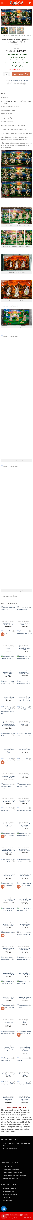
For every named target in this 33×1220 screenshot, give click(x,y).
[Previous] (4, 17)
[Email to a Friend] (18, 84)
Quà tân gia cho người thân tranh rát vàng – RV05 (8, 1049)
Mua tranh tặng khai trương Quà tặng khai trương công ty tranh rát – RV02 (8, 725)
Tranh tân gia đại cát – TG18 (24, 1074)
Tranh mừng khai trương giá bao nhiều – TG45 (8, 800)
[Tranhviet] (16, 2)
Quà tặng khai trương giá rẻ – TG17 (8, 1074)
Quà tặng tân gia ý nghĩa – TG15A (24, 998)
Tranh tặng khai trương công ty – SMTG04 (8, 623)
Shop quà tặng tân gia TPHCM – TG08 (8, 925)
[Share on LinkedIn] (24, 84)
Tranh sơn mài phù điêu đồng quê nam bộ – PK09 (8, 674)
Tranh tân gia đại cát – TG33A (24, 775)
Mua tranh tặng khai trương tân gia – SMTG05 (8, 1099)
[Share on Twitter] (15, 84)
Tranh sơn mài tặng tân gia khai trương (19, 80)
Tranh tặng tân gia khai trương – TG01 (24, 623)
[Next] (29, 17)
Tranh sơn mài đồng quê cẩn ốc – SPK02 (8, 900)
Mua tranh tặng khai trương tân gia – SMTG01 (24, 949)
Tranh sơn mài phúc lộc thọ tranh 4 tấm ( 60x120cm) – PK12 (8, 1022)
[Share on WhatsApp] (8, 84)
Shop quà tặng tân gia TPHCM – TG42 (8, 876)
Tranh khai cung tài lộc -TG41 (25, 750)
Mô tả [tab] (3, 93)
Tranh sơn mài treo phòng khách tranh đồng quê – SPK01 (8, 776)
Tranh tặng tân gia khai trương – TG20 (8, 824)
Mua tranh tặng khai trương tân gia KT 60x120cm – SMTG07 (24, 699)
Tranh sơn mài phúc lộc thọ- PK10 (8, 948)
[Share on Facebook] (11, 84)
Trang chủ (5, 35)
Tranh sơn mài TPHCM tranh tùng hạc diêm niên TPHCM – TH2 (24, 1049)
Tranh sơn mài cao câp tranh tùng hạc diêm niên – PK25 (8, 751)
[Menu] (2, 3)
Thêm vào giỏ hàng (20, 74)
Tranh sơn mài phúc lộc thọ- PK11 (8, 647)
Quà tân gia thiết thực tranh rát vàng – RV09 (24, 849)
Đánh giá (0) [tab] (4, 97)
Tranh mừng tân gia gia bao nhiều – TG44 (24, 925)
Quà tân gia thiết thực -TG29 (25, 1021)
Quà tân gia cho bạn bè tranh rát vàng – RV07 (24, 974)
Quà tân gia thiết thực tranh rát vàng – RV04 (24, 673)
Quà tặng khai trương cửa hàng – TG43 (24, 800)
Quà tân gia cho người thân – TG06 (24, 723)
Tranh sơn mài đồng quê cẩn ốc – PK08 (25, 900)
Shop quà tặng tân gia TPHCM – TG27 (8, 998)
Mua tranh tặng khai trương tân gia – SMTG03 (24, 825)
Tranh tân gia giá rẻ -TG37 (24, 876)
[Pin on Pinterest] (21, 84)
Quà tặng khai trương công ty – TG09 (8, 698)
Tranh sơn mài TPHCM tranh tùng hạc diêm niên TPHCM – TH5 (8, 850)
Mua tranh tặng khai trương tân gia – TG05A (8, 974)
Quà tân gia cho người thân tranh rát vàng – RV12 (24, 648)
